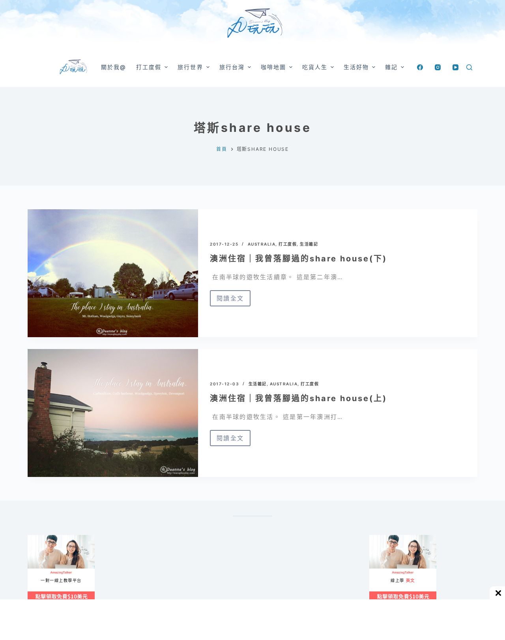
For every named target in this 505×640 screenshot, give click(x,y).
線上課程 (35, 538)
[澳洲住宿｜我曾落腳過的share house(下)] (113, 273)
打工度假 (288, 244)
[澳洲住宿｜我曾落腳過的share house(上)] (113, 413)
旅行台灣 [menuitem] (232, 67)
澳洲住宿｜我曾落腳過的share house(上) (298, 398)
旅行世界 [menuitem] (190, 67)
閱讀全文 (234, 300)
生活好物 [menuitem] (356, 67)
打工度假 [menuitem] (148, 67)
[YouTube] (455, 67)
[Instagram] (438, 67)
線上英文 (377, 538)
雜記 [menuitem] (391, 67)
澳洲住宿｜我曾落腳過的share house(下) (298, 258)
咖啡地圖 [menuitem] (273, 67)
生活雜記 (309, 244)
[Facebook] (420, 67)
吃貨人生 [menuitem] (314, 67)
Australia (262, 244)
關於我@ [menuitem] (113, 67)
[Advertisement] (288, 574)
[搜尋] (469, 67)
